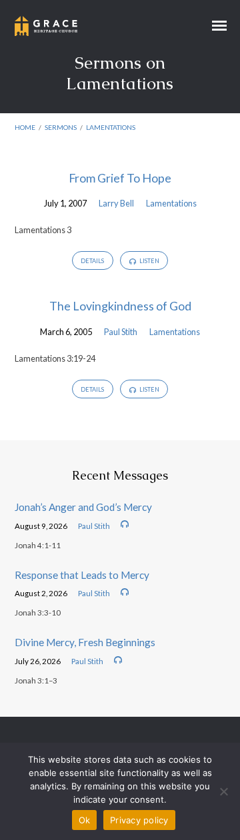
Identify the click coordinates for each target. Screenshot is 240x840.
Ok (85, 820)
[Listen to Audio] (125, 524)
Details (92, 260)
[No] (223, 791)
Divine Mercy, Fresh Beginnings (85, 642)
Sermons (61, 127)
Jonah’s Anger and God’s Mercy (83, 507)
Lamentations (110, 127)
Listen (148, 260)
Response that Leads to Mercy (82, 575)
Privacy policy (139, 820)
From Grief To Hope (120, 178)
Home (25, 127)
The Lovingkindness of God (120, 305)
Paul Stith (120, 331)
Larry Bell (116, 203)
